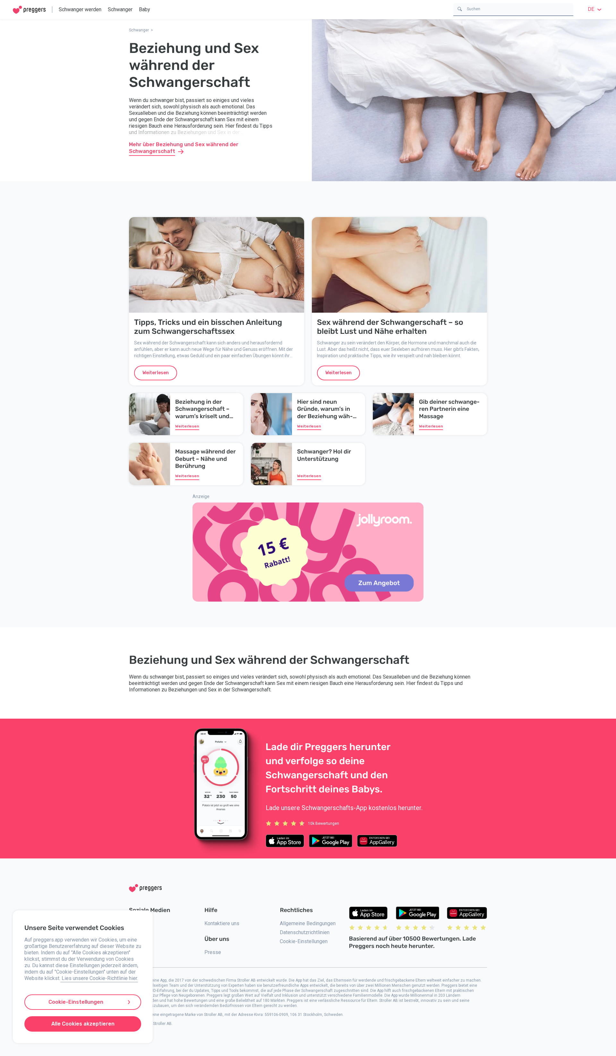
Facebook (140, 932)
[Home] (29, 10)
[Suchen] (460, 8)
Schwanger (120, 9)
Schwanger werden (80, 9)
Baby (144, 9)
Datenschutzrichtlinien (304, 932)
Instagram (140, 923)
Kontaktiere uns (221, 923)
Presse (212, 952)
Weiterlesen (155, 373)
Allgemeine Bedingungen (308, 923)
